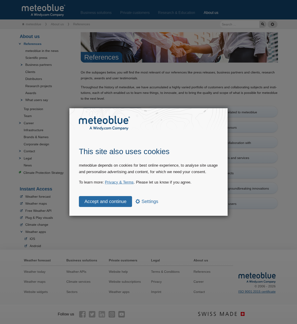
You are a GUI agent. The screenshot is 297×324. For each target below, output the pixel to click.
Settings (149, 201)
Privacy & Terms (119, 182)
